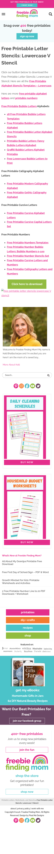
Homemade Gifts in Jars (27, 696)
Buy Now (27, 462)
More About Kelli (11, 364)
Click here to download (27, 284)
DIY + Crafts (28, 620)
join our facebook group (27, 720)
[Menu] (3, 14)
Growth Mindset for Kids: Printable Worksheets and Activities (20, 581)
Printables (27, 612)
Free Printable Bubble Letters (19, 106)
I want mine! (27, 5)
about (13, 808)
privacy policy (23, 808)
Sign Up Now (27, 36)
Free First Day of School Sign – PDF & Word (25, 572)
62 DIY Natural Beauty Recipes (28, 701)
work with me (37, 808)
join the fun (27, 749)
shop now (27, 791)
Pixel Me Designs (36, 815)
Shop (28, 635)
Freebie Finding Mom (27, 13)
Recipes (28, 627)
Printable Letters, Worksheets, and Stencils (18, 800)
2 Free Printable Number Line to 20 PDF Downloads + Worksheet (23, 592)
